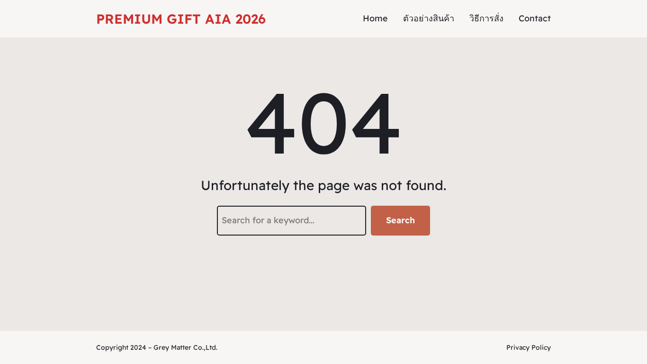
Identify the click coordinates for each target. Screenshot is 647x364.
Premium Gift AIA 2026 (181, 18)
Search (400, 220)
